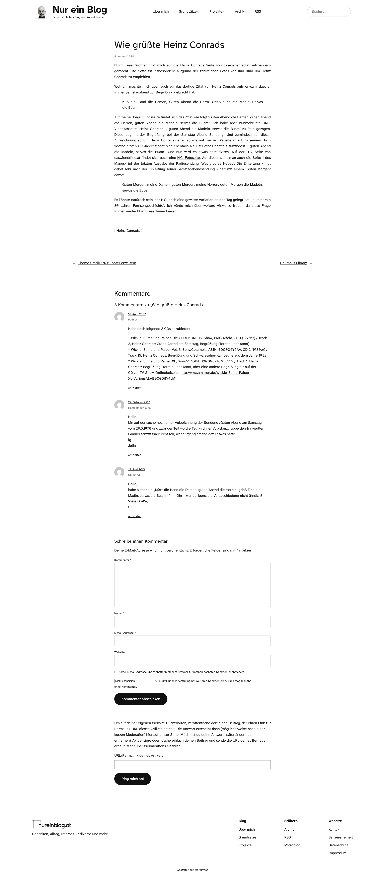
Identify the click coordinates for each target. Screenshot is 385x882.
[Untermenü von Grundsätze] (198, 12)
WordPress (201, 870)
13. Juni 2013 (136, 469)
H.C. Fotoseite (188, 157)
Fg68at (132, 319)
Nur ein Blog (80, 9)
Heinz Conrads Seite (197, 65)
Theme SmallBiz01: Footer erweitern (107, 263)
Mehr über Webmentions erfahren (153, 746)
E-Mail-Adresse (125, 633)
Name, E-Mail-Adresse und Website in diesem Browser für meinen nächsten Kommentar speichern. (182, 672)
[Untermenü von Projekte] (224, 12)
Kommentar (122, 560)
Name (119, 613)
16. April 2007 (137, 314)
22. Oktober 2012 (139, 402)
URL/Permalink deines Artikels (138, 755)
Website (119, 652)
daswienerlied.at (236, 65)
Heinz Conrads (128, 230)
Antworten (134, 387)
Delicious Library (293, 263)
